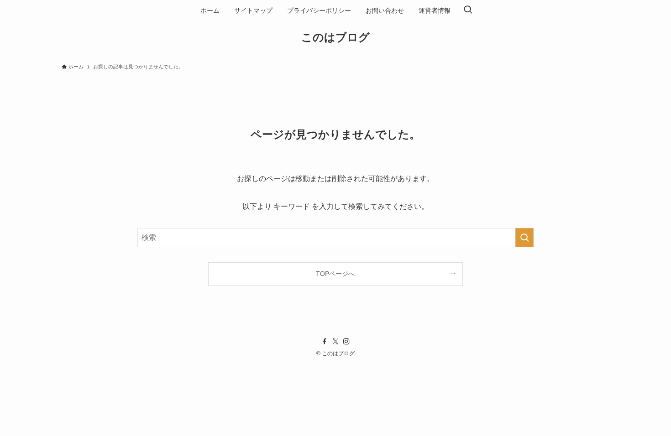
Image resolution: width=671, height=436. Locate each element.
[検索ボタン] (468, 10)
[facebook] (324, 341)
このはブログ (335, 37)
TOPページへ (335, 273)
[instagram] (346, 341)
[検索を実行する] (524, 237)
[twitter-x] (335, 341)
